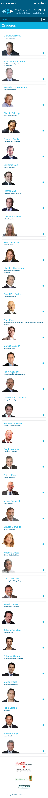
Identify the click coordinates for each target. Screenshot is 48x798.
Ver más (43, 53)
